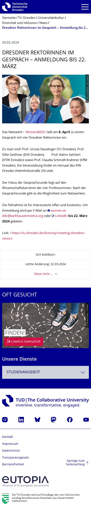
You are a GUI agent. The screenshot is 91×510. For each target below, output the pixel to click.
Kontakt (7, 437)
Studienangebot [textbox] (23, 372)
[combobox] (45, 372)
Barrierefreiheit (13, 464)
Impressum (10, 444)
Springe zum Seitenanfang (75, 463)
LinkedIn (61, 216)
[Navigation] (85, 7)
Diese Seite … (43, 274)
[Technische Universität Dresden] (14, 7)
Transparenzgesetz (15, 457)
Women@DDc (35, 132)
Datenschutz (11, 450)
